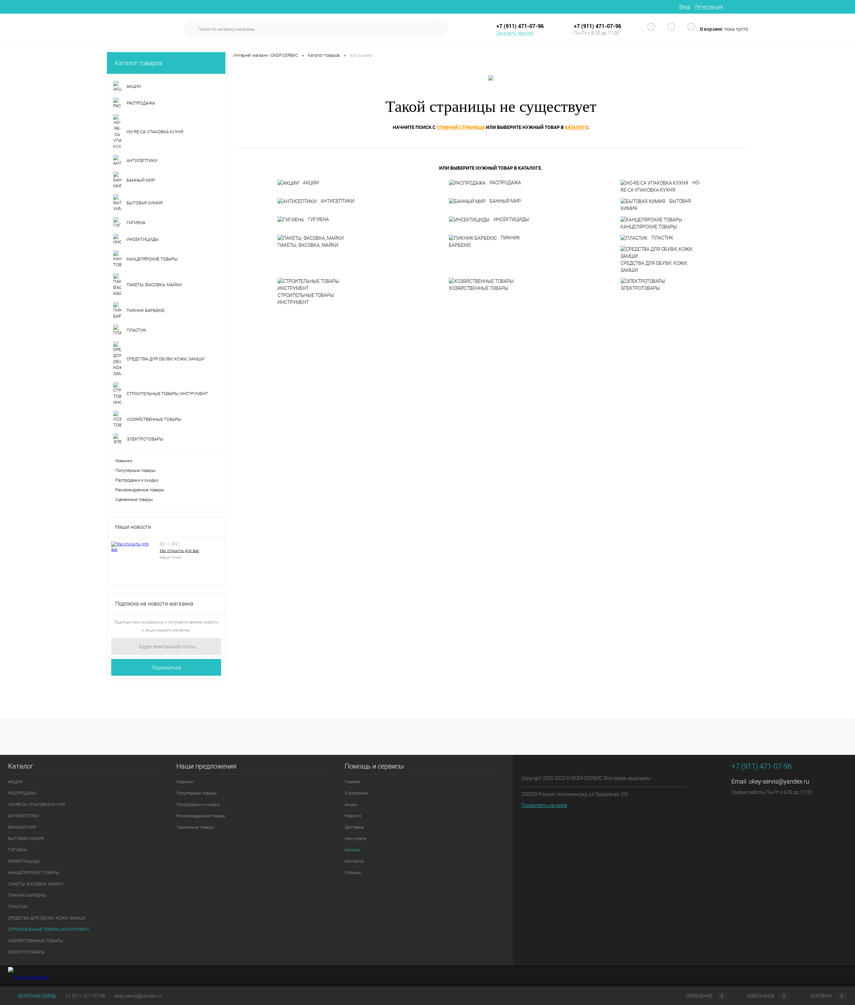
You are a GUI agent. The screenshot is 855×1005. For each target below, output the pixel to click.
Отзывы (353, 872)
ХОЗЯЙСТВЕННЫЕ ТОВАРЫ (478, 288)
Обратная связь (36, 996)
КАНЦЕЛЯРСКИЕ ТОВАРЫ (649, 226)
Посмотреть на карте (544, 805)
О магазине (356, 793)
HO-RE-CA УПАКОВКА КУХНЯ (660, 186)
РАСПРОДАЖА (505, 182)
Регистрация (709, 6)
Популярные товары (135, 470)
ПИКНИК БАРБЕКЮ (484, 241)
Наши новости (133, 527)
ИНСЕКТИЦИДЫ (511, 219)
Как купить (355, 838)
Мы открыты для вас (179, 550)
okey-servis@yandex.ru (779, 781)
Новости (353, 815)
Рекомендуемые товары (139, 489)
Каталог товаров (138, 62)
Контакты (354, 861)
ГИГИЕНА (318, 219)
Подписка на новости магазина (154, 604)
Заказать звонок (514, 33)
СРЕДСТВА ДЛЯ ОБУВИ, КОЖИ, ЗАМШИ (654, 267)
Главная (352, 781)
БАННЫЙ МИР (505, 201)
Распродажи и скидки (136, 480)
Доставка (354, 827)
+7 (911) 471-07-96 (85, 996)
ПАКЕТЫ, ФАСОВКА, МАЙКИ (308, 245)
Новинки (123, 460)
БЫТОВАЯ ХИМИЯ (656, 204)
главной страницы (461, 127)
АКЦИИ (311, 182)
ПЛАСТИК (662, 237)
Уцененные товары (134, 499)
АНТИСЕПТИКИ (337, 201)
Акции (351, 804)
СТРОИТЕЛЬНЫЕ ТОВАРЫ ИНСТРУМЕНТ (306, 299)
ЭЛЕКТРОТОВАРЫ (640, 288)
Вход (684, 6)
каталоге (576, 127)
